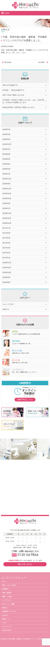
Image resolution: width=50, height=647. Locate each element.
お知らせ (5, 309)
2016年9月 (6, 277)
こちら (23, 52)
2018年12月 (6, 213)
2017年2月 (6, 253)
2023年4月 (6, 164)
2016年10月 (6, 272)
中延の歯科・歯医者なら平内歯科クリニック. (22, 639)
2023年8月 (6, 154)
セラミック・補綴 (8, 604)
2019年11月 (6, 193)
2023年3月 (6, 169)
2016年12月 (6, 262)
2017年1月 (6, 258)
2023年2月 (6, 174)
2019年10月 (6, 198)
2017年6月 (6, 233)
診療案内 (5, 589)
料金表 (4, 608)
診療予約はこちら (25, 399)
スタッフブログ (8, 304)
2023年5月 (6, 159)
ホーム (4, 581)
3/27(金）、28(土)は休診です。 (14, 90)
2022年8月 (6, 184)
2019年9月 (6, 203)
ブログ (4, 623)
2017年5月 (6, 238)
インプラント (6, 600)
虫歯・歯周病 (6, 593)
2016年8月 (6, 282)
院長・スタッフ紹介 (9, 585)
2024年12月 (6, 144)
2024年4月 (6, 149)
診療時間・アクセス (9, 611)
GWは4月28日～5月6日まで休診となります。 (19, 107)
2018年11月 (6, 218)
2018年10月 (6, 223)
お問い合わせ (6, 630)
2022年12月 (6, 179)
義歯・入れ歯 (6, 596)
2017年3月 (6, 248)
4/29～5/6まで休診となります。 (14, 95)
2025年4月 (6, 139)
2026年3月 (6, 134)
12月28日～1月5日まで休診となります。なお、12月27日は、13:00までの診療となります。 (23, 101)
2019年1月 (6, 208)
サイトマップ (6, 626)
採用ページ (6, 619)
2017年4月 (6, 243)
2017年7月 (6, 228)
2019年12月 (6, 189)
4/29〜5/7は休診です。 (10, 85)
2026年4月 (6, 129)
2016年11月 (6, 267)
